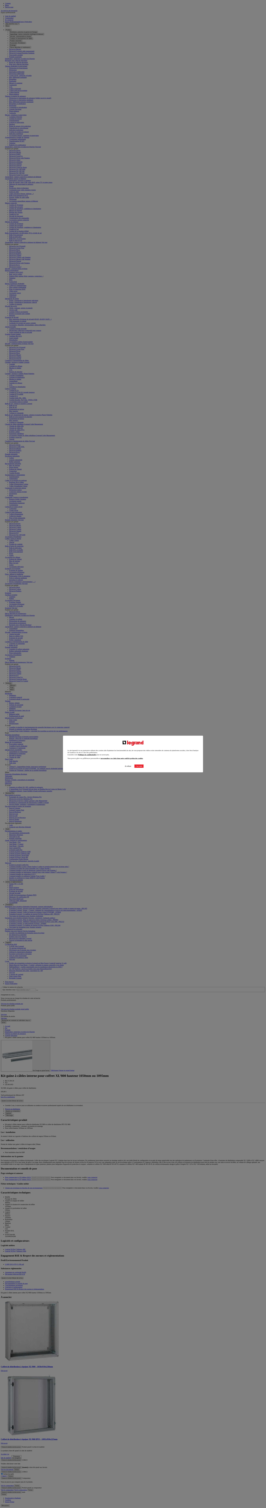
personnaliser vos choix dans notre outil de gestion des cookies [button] (122, 758)
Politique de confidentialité (87, 755)
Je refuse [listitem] (128, 766)
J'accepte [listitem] (139, 766)
